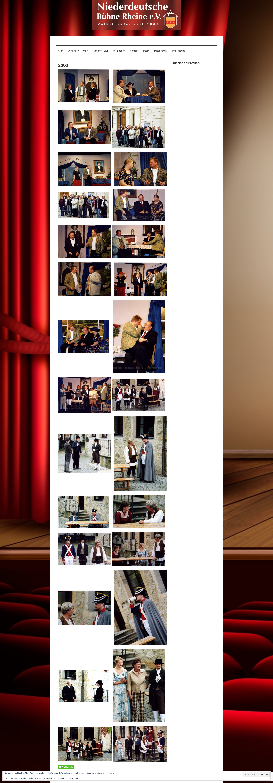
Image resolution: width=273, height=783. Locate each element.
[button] (84, 85)
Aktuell (72, 50)
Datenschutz (160, 50)
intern (146, 50)
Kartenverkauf (100, 50)
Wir (84, 50)
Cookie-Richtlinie (72, 778)
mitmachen (119, 50)
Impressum (178, 50)
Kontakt (134, 50)
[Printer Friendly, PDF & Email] (66, 767)
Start (61, 50)
